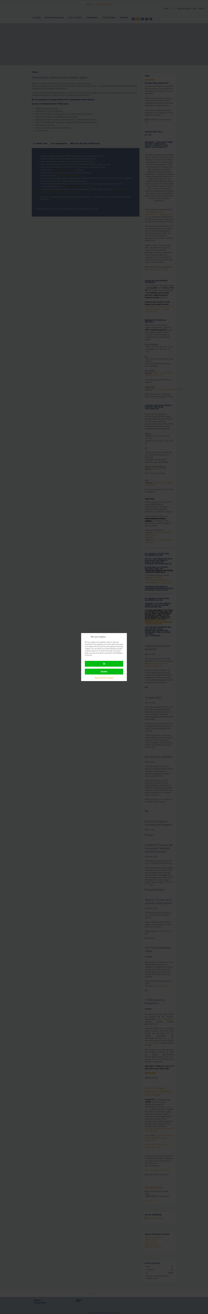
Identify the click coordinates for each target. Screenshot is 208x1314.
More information (101, 678)
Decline (104, 671)
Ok (104, 663)
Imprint (110, 678)
